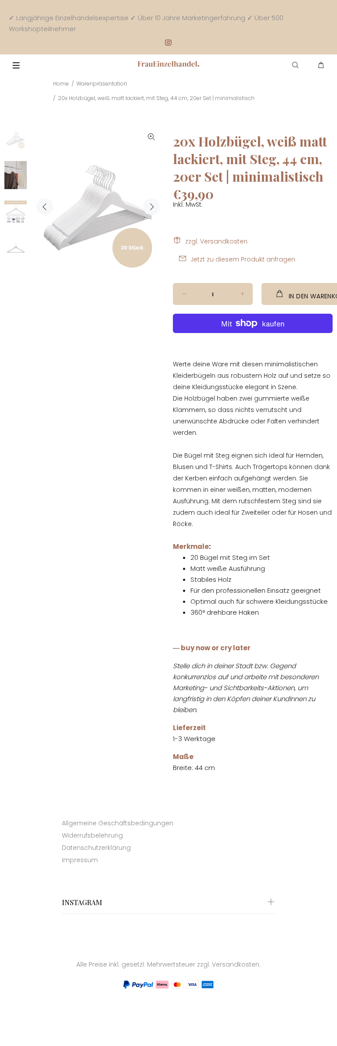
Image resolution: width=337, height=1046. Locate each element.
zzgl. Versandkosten (216, 241)
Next (151, 206)
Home (61, 83)
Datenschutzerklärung (96, 847)
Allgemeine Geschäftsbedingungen (117, 823)
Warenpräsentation (101, 83)
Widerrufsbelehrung (92, 835)
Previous (44, 206)
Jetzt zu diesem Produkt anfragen (242, 259)
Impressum (80, 860)
